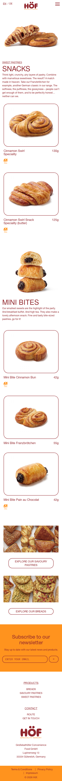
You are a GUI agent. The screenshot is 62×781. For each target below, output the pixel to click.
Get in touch (31, 719)
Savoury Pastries (31, 693)
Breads (31, 689)
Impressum (32, 773)
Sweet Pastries (31, 697)
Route (31, 715)
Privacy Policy (45, 770)
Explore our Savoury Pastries (31, 563)
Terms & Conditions (21, 770)
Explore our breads (31, 611)
